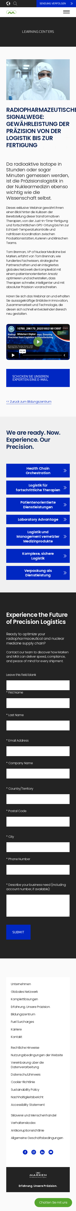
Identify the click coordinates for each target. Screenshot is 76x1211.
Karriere (16, 1029)
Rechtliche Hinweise (25, 1047)
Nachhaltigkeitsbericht (27, 1097)
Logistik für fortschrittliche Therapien (38, 487)
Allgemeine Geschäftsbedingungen (37, 1138)
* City (10, 837)
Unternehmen (21, 984)
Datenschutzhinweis (25, 1074)
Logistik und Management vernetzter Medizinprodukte (38, 536)
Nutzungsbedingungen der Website (37, 1055)
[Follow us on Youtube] (51, 1152)
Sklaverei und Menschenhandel (33, 1115)
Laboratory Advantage (38, 519)
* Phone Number (18, 859)
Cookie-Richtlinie (23, 1082)
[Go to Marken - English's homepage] (11, 12)
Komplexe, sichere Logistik (38, 555)
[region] (38, 342)
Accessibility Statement (28, 1104)
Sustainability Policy (25, 1089)
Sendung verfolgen (53, 3)
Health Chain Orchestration (38, 470)
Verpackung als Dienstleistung (38, 573)
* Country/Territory (19, 789)
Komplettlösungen (24, 999)
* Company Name (19, 763)
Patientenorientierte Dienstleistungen (38, 504)
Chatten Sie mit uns (53, 1202)
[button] (38, 342)
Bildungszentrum (23, 1014)
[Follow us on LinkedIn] (42, 1152)
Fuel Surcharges (22, 1021)
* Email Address (17, 740)
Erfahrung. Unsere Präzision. (30, 1007)
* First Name (14, 692)
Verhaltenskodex (23, 1123)
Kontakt (16, 1037)
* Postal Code (16, 811)
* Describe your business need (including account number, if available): (36, 887)
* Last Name (15, 715)
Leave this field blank (21, 675)
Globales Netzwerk (24, 991)
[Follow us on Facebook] (25, 1152)
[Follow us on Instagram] (33, 1152)
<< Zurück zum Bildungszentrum (28, 401)
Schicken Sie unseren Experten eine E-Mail (30, 378)
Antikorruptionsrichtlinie (27, 1130)
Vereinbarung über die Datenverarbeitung (27, 1064)
